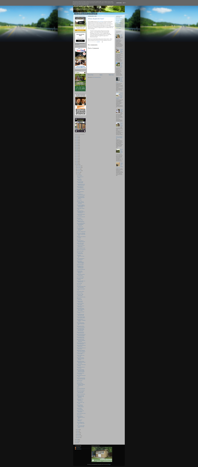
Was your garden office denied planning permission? (81, 224)
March (78, 434)
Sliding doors (79, 414)
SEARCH (90, 13)
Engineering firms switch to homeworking (80, 400)
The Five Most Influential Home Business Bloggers (80, 262)
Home (76, 13)
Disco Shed (79, 239)
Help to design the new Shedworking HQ (119, 137)
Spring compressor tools (81, 413)
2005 (77, 442)
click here (77, 43)
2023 (77, 140)
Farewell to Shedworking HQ (121, 151)
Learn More (119, 2)
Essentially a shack (80, 251)
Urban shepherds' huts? (96, 19)
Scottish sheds (79, 175)
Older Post (111, 74)
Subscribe (80, 40)
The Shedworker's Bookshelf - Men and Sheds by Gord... (81, 384)
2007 (77, 439)
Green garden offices (80, 291)
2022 (77, 142)
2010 (77, 161)
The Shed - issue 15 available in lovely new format (80, 202)
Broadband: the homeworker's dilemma (80, 272)
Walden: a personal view (81, 249)
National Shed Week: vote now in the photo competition (81, 340)
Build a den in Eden (80, 264)
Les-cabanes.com (80, 226)
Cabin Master (118, 24)
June (78, 429)
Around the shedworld (81, 216)
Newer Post (90, 74)
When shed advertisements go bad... (80, 256)
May (78, 431)
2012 (77, 158)
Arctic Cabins (118, 28)
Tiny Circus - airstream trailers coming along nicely (81, 234)
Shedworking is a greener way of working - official (80, 406)
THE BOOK (85, 13)
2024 (77, 139)
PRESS (95, 13)
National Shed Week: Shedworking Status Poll (81, 323)
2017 (77, 150)
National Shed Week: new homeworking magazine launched (80, 370)
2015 (77, 153)
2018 (77, 148)
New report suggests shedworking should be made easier (81, 206)
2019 (77, 147)
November (79, 167)
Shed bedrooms (79, 380)
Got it (124, 2)
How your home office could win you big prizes (81, 426)
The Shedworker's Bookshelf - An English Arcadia (81, 320)
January (78, 437)
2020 (77, 145)
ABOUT (80, 13)
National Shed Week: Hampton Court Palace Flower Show (81, 362)
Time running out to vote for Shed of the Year (80, 423)
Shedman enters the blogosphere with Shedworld (80, 396)
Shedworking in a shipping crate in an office (81, 417)
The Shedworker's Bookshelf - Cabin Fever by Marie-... (80, 267)
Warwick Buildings (119, 18)
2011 (77, 159)
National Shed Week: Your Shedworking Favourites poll (80, 329)
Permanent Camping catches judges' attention (80, 229)
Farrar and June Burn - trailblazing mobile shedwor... (81, 197)
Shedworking (83, 6)
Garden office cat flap (121, 110)
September (79, 170)
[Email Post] (102, 41)
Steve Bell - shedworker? (81, 231)
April (78, 432)
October (78, 169)
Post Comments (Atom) (97, 77)
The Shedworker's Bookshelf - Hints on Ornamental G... (81, 212)
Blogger (109, 464)
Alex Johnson (78, 447)
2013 (77, 156)
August (78, 172)
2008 (77, 164)
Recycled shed (79, 283)
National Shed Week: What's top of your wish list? (80, 358)
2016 (77, 151)
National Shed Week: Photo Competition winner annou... (80, 309)
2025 (77, 137)
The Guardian (100, 21)
